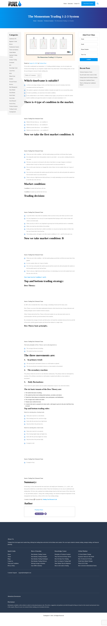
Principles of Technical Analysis (62, 554)
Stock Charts (12, 95)
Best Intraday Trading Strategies (39, 556)
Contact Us (76, 3)
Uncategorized (12, 111)
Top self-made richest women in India (88, 74)
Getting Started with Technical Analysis (88, 77)
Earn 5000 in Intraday (36, 565)
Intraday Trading (13, 59)
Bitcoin (11, 44)
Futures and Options (13, 49)
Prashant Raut (42, 63)
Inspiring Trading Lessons (13, 56)
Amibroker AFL (13, 38)
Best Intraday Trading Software (39, 561)
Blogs (9, 559)
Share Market (12, 89)
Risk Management (13, 87)
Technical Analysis (13, 106)
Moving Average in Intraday (38, 563)
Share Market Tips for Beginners (63, 563)
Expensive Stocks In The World (86, 556)
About (9, 556)
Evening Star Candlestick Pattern (87, 80)
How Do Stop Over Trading (62, 559)
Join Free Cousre (88, 3)
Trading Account (13, 109)
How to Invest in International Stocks (87, 565)
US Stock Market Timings (84, 554)
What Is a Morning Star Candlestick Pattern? (88, 83)
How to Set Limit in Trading (62, 565)
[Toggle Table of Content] (38, 75)
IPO (10, 65)
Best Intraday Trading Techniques (39, 559)
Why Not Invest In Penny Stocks (63, 556)
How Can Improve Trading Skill (63, 561)
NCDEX (11, 79)
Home (65, 3)
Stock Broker (12, 92)
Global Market (12, 52)
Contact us (10, 561)
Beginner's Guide (13, 41)
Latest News (12, 70)
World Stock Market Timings (85, 561)
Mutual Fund (12, 76)
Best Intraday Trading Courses (38, 554)
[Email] (45, 514)
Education (70, 3)
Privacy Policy (11, 565)
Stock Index (12, 98)
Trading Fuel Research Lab (50, 499)
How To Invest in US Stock (85, 559)
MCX (10, 73)
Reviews (11, 84)
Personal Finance (13, 81)
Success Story (12, 103)
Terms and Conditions (13, 563)
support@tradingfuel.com (24, 572)
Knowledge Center (13, 68)
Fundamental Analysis (14, 47)
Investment (11, 62)
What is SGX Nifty (83, 563)
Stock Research (12, 100)
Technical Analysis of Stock (86, 72)
